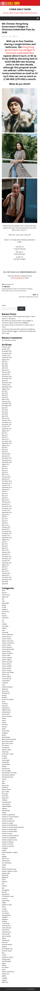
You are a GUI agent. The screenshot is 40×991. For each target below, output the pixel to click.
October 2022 (6, 385)
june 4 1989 (5, 792)
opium (4, 867)
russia (3, 907)
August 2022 (5, 389)
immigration (5, 762)
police (3, 879)
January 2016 (6, 456)
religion (4, 902)
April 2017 (5, 437)
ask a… (4, 601)
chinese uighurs (6, 676)
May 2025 (5, 366)
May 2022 (5, 395)
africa (3, 590)
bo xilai (4, 607)
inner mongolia (6, 771)
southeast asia (6, 932)
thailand (4, 947)
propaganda (5, 890)
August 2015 (5, 464)
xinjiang (4, 980)
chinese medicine (7, 657)
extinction (5, 724)
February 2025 (6, 372)
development (6, 693)
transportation (6, 959)
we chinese (5, 967)
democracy (5, 691)
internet (4, 779)
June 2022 (5, 393)
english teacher (6, 710)
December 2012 (7, 531)
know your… (5, 796)
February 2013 (6, 527)
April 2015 (5, 473)
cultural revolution (7, 687)
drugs (3, 701)
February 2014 (6, 502)
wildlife (4, 976)
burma (4, 613)
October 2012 (6, 535)
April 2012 (5, 548)
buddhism (5, 609)
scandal (4, 909)
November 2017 (7, 424)
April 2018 (5, 416)
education (5, 706)
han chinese (5, 745)
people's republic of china (9, 871)
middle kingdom (6, 806)
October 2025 (6, 355)
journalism (5, 787)
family (3, 729)
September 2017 (7, 429)
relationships (5, 900)
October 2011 (6, 560)
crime (3, 685)
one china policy (7, 863)
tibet (3, 953)
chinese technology (7, 672)
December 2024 (7, 376)
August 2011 (5, 565)
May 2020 (5, 412)
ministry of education (8, 821)
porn (3, 888)
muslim (4, 850)
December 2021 (7, 403)
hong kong (5, 752)
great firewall (6, 737)
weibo (3, 970)
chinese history (6, 651)
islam (3, 781)
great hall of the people (9, 739)
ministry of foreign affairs (9, 829)
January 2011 (6, 575)
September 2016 (7, 443)
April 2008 (5, 584)
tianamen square (7, 951)
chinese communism (8, 643)
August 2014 (5, 489)
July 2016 (4, 447)
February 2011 (6, 573)
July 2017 (4, 433)
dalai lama (5, 689)
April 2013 (5, 523)
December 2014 (7, 481)
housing (4, 756)
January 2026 (6, 349)
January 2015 (6, 479)
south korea (5, 930)
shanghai (4, 917)
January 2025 (6, 374)
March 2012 (5, 550)
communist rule (6, 678)
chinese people (6, 668)
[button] (37, 18)
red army (4, 898)
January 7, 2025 (8, 36)
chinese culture (6, 645)
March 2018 (5, 418)
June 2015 (5, 468)
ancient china (6, 595)
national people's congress (10, 852)
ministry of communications (10, 817)
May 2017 (5, 435)
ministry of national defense (10, 835)
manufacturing (6, 802)
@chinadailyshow (17, 278)
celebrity (4, 624)
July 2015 (4, 466)
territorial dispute (7, 944)
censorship (5, 626)
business (4, 616)
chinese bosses (6, 637)
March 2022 (5, 399)
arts (3, 599)
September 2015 (7, 462)
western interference (8, 972)
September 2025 (7, 357)
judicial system (6, 789)
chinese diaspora (7, 647)
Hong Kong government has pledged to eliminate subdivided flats (20, 49)
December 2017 (7, 422)
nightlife (4, 856)
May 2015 (5, 471)
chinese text (5, 674)
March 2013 (5, 525)
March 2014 (5, 500)
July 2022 (4, 391)
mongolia (5, 848)
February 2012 (6, 552)
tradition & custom (7, 957)
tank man (5, 942)
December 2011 (7, 556)
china (3, 630)
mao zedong (5, 804)
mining (4, 812)
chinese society (6, 670)
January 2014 (6, 504)
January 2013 (6, 529)
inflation (4, 766)
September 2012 (7, 537)
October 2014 (6, 485)
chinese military (6, 660)
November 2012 (7, 533)
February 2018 (6, 420)
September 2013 (7, 512)
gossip (4, 735)
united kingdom (6, 961)
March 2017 (5, 439)
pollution (4, 886)
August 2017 (5, 431)
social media (5, 923)
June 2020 (5, 410)
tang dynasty (6, 940)
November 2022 (7, 382)
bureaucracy (5, 611)
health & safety (6, 750)
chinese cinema (6, 639)
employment (5, 708)
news (3, 854)
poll (3, 884)
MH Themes (31, 989)
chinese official (6, 664)
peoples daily (6, 873)
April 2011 (5, 569)
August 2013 (5, 514)
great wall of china (7, 743)
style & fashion (6, 936)
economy (5, 704)
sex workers (5, 913)
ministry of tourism (7, 844)
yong (16, 36)
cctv (3, 622)
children (4, 628)
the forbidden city (7, 949)
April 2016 (5, 452)
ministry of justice (7, 833)
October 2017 (6, 426)
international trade (7, 777)
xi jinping (4, 978)
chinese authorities (7, 634)
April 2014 (5, 498)
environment (5, 714)
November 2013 (7, 508)
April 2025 (5, 368)
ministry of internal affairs (9, 831)
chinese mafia (6, 655)
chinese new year (7, 662)
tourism (4, 955)
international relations (8, 775)
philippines (5, 877)
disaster (4, 695)
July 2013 (4, 517)
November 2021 (7, 406)
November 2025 (7, 353)
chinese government (8, 649)
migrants (4, 808)
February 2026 (6, 347)
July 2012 (4, 542)
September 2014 (7, 487)
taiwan (4, 938)
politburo (4, 881)
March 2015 (5, 475)
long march (5, 798)
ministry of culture (7, 819)
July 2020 (4, 408)
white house (5, 974)
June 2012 (5, 544)
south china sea (6, 928)
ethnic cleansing (6, 716)
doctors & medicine (8, 699)
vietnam (4, 965)
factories (4, 727)
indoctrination (6, 764)
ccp (3, 620)
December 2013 (7, 506)
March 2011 (5, 571)
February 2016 (6, 454)
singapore (5, 919)
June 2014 (5, 494)
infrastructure (6, 768)
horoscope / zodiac (7, 754)
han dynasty (5, 747)
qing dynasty (5, 894)
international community (9, 773)
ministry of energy (7, 823)
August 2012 (5, 540)
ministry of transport (8, 846)
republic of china (7, 905)
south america (6, 926)
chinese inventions (7, 653)
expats (4, 720)
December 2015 (7, 458)
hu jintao (4, 758)
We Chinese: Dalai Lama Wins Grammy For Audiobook (18, 329)
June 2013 (5, 519)
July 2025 (4, 362)
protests (4, 892)
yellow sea (5, 982)
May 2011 (5, 567)
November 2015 (7, 460)
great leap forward (7, 741)
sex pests (5, 911)
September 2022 (7, 387)
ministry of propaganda (9, 838)
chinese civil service (7, 641)
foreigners (5, 733)
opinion (4, 865)
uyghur (4, 963)
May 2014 (5, 496)
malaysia (4, 800)
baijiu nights (5, 603)
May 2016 (5, 450)
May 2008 (5, 581)
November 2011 (7, 558)
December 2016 (7, 441)
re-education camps (8, 896)
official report (6, 861)
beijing (4, 605)
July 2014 (4, 491)
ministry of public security (9, 840)
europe (4, 718)
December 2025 (7, 351)
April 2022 (5, 397)
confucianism (6, 680)
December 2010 (7, 577)
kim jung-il (5, 794)
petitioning (5, 875)
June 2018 (5, 414)
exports (4, 722)
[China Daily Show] (20, 5)
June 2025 (5, 364)
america (4, 593)
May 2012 (5, 546)
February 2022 (6, 401)
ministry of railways (7, 842)
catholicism (5, 618)
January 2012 (6, 554)
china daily (5, 632)
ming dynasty (6, 810)
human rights (6, 760)
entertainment (6, 712)
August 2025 (5, 359)
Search (4, 305)
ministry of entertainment (9, 825)
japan (3, 783)
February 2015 (6, 477)
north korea (5, 858)
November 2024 (7, 378)
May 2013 (5, 521)
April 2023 (5, 380)
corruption (5, 683)
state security (6, 934)
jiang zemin (5, 785)
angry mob (5, 597)
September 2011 (7, 563)
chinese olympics (7, 666)
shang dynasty (6, 915)
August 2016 (5, 445)
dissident (4, 697)
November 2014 (7, 483)
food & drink (5, 731)
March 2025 (5, 370)
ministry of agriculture (8, 815)
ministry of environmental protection (13, 827)
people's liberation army (9, 869)
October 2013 (6, 510)
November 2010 (7, 579)
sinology (4, 921)
